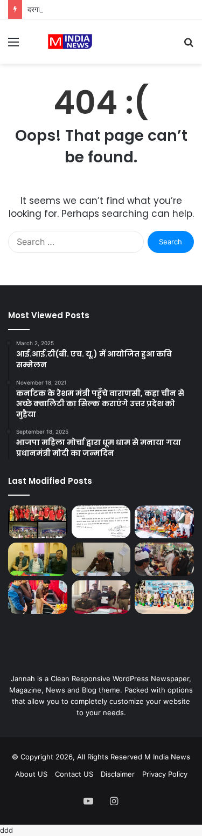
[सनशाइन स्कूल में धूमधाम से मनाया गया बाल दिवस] (37, 597)
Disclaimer (118, 774)
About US (31, 774)
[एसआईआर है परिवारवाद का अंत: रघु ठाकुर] (37, 559)
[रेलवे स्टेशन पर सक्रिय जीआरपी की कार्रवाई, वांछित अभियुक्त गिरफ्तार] (101, 597)
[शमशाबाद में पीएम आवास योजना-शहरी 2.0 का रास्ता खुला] (101, 522)
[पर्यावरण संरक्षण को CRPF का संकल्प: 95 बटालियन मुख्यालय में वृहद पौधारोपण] (164, 597)
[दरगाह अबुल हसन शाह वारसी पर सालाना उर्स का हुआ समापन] (164, 522)
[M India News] (70, 41)
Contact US (74, 774)
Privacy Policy (164, 774)
